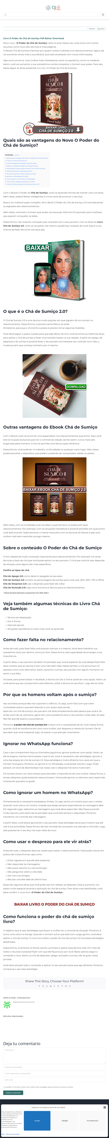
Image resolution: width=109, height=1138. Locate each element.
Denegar (65, 1121)
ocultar (17, 155)
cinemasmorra (23, 997)
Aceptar (37, 1121)
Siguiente (100, 29)
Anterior (92, 29)
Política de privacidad (12, 1134)
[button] (105, 1107)
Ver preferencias (92, 1121)
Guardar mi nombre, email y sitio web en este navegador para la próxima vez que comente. (39, 1087)
